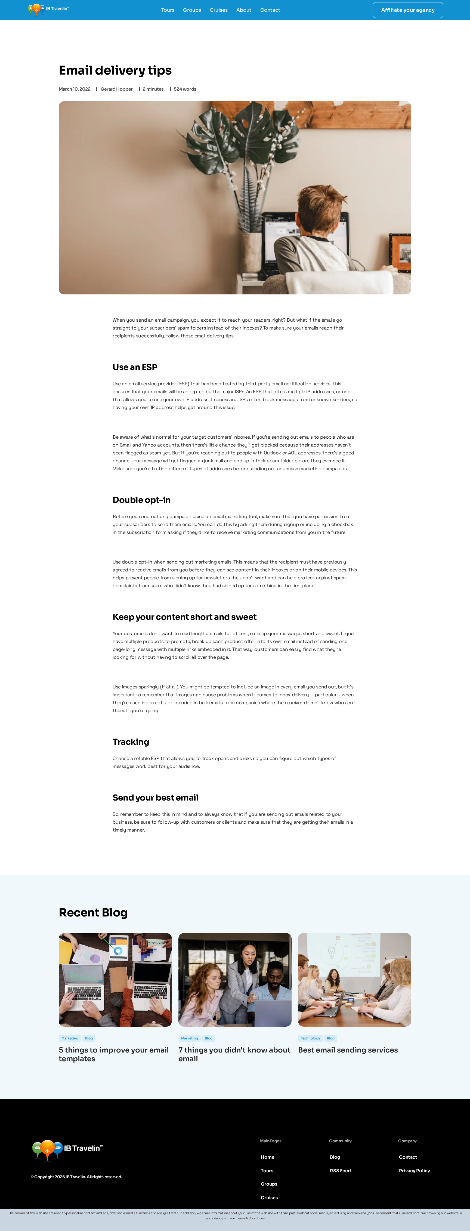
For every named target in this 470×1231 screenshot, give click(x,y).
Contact (270, 10)
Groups (192, 10)
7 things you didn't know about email (234, 1055)
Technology (310, 1038)
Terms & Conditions (251, 1218)
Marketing (69, 1038)
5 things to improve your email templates (114, 1055)
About (244, 10)
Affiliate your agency (408, 10)
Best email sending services (348, 1050)
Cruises (219, 10)
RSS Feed (340, 1171)
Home (267, 1157)
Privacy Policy (414, 1171)
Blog (89, 1038)
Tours (167, 10)
